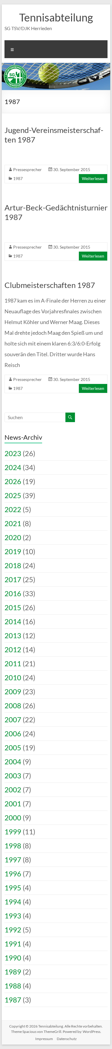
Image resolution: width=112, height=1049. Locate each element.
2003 (12, 775)
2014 (12, 621)
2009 (12, 691)
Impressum (44, 1038)
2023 (12, 453)
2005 (12, 747)
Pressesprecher (27, 169)
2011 (12, 663)
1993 (12, 915)
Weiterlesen (93, 178)
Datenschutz (67, 1038)
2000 (12, 817)
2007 (12, 719)
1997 (12, 859)
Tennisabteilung (56, 17)
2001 (12, 803)
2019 (12, 551)
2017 (12, 579)
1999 (12, 831)
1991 (12, 943)
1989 (12, 971)
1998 (12, 845)
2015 (12, 607)
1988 (12, 985)
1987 (18, 178)
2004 (12, 761)
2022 (12, 509)
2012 (12, 649)
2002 (12, 789)
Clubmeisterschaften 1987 (49, 285)
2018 (12, 565)
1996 (12, 873)
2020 (12, 537)
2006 (12, 733)
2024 (12, 467)
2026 (12, 481)
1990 (12, 957)
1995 (12, 887)
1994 (12, 901)
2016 (12, 593)
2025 (12, 495)
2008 (12, 705)
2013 (12, 635)
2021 (12, 523)
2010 (12, 677)
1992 (12, 929)
